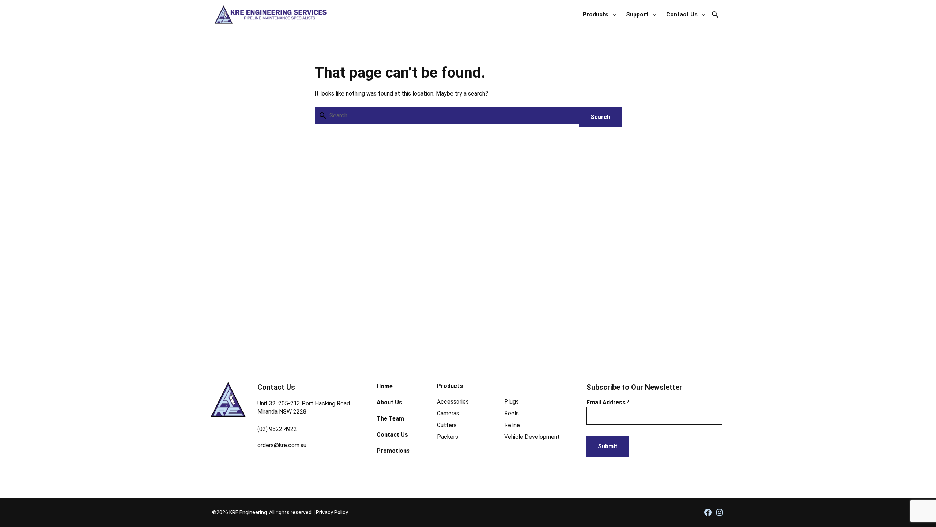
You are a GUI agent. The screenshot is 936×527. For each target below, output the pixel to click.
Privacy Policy (332, 512)
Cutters (447, 425)
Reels (511, 413)
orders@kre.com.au (281, 445)
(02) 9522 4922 (277, 429)
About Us (389, 402)
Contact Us (392, 434)
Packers (447, 436)
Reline (512, 425)
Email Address (608, 402)
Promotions (393, 450)
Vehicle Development (532, 436)
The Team (390, 418)
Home (385, 386)
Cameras (448, 413)
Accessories (453, 401)
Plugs (511, 401)
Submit (608, 446)
